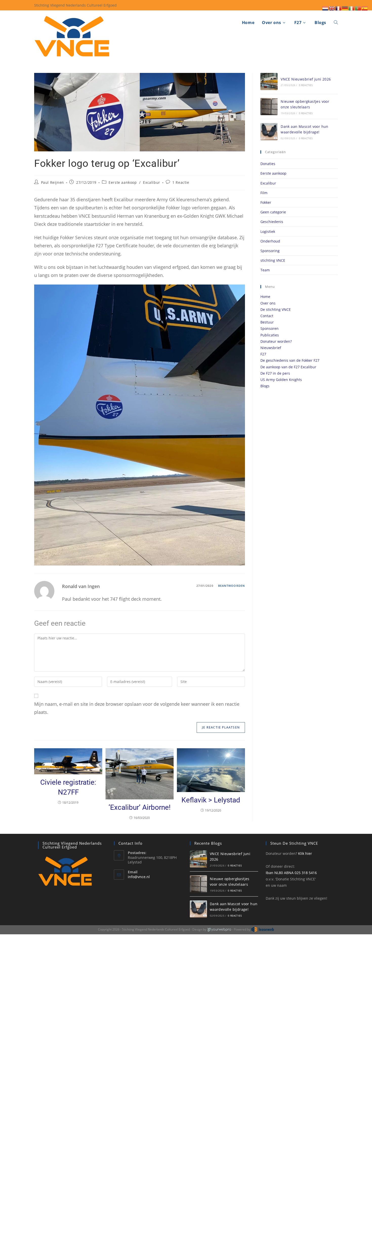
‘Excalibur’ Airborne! (140, 807)
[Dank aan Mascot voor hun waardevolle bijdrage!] (269, 131)
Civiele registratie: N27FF (68, 787)
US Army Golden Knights (281, 379)
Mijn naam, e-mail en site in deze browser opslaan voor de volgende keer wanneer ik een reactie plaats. (136, 708)
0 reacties (306, 85)
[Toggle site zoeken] (336, 22)
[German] (345, 8)
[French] (338, 8)
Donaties (267, 163)
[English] (332, 8)
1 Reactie (180, 182)
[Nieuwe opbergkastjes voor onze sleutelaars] (269, 106)
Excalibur (151, 182)
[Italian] (351, 8)
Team (265, 270)
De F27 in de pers (275, 373)
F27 (263, 354)
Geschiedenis (271, 221)
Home (265, 296)
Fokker (265, 202)
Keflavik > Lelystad (210, 800)
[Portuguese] (358, 8)
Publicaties (269, 335)
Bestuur (267, 322)
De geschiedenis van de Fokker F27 (289, 360)
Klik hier (305, 853)
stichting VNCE (272, 260)
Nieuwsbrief (270, 347)
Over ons (268, 303)
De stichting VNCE (275, 309)
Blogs (265, 385)
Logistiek (267, 231)
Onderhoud (270, 241)
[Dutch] (325, 8)
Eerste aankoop (123, 182)
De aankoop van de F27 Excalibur (288, 367)
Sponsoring (270, 250)
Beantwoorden (231, 586)
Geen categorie (273, 212)
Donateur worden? (276, 341)
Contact (266, 315)
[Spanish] (365, 8)
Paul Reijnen (52, 182)
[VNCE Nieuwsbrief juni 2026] (269, 81)
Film (263, 192)
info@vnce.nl (139, 876)
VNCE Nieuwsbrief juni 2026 (306, 79)
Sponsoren (269, 328)
